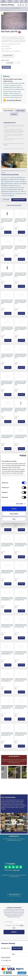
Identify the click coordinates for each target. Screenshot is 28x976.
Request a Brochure (17, 948)
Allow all (14, 508)
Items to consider (20, 110)
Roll (11, 8)
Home (2, 8)
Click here (5, 144)
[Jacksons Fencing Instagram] (2, 960)
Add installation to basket (19, 199)
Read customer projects (14, 894)
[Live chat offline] (21, 972)
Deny (14, 519)
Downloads (14, 114)
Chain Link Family (17, 8)
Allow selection (14, 513)
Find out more (6, 199)
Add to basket (8, 232)
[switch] (24, 487)
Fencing (7, 8)
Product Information (8, 110)
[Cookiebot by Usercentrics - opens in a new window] (19, 456)
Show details (19, 503)
